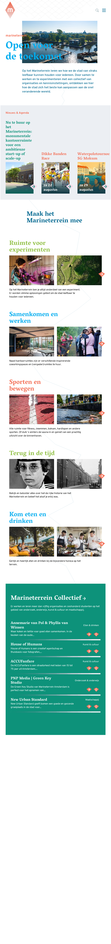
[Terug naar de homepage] (10, 10)
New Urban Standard (29, 700)
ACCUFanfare (22, 661)
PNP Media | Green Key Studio (31, 680)
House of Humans (26, 644)
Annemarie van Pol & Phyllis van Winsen (39, 625)
